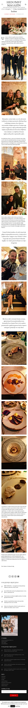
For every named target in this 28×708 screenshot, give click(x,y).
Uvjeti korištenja (4, 681)
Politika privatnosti (4, 684)
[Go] (26, 4)
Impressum (3, 676)
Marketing (3, 677)
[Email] (18, 576)
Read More (17, 706)
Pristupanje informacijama (6, 682)
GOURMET (6, 14)
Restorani (12, 14)
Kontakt (2, 679)
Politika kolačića (4, 685)
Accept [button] (12, 706)
